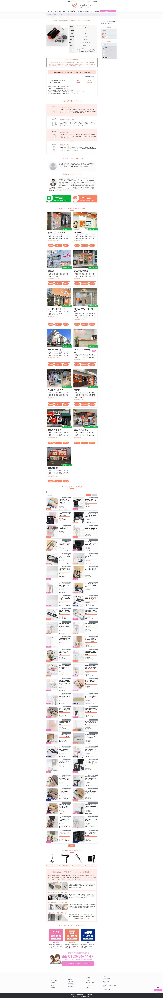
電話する (66, 245)
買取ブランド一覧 (64, 11)
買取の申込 (108, 11)
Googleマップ (58, 245)
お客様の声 (86, 11)
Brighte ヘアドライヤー (63, 729)
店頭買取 (48, 509)
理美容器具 (52, 16)
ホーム (52, 977)
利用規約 (88, 980)
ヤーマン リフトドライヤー (90, 522)
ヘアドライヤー (59, 16)
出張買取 (48, 522)
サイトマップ (81, 1)
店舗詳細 (51, 245)
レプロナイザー (62, 520)
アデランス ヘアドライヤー (64, 741)
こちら (71, 111)
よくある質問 (95, 11)
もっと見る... (71, 845)
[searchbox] (81, 14)
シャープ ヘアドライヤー (64, 550)
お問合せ (95, 1)
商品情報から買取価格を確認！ (87, 200)
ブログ (87, 987)
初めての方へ (54, 11)
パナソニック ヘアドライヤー (90, 579)
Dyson (85, 30)
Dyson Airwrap (62, 576)
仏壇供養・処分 (106, 989)
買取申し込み (71, 983)
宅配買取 (86, 36)
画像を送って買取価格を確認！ (61, 200)
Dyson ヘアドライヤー (67, 16)
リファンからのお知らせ (109, 21)
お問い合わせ (71, 986)
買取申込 (158, 990)
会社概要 (88, 1)
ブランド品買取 (106, 978)
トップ (47, 16)
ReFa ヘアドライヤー (89, 536)
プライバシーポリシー (91, 982)
